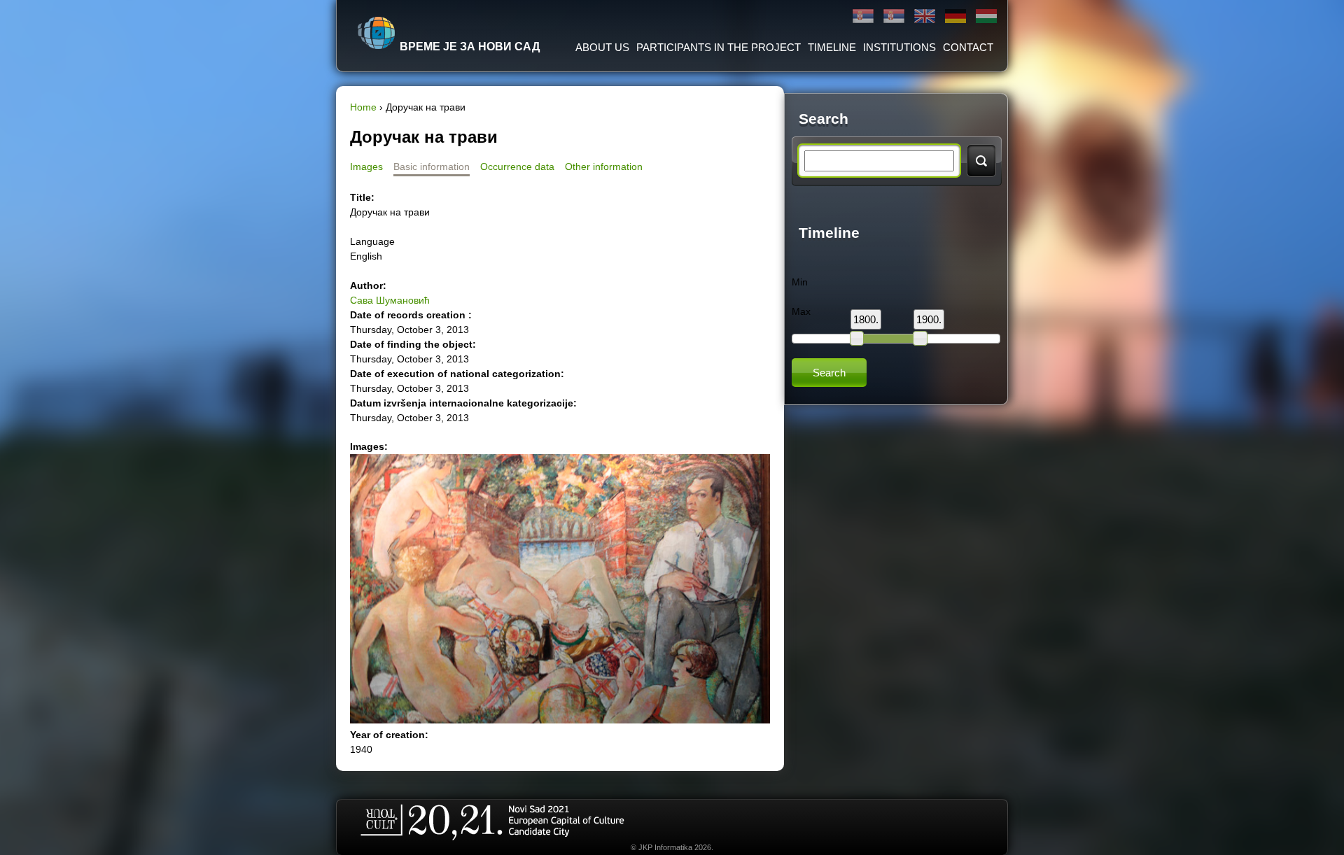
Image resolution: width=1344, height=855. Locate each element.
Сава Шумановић (390, 300)
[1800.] (857, 338)
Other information (604, 166)
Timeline (832, 47)
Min (800, 282)
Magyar (986, 16)
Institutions (899, 47)
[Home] (377, 33)
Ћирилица (863, 16)
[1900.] (920, 338)
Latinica (893, 16)
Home (363, 107)
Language (372, 241)
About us (602, 47)
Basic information (431, 166)
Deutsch (955, 16)
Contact (968, 47)
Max (801, 311)
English (924, 16)
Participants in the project (718, 47)
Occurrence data (517, 166)
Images (366, 166)
